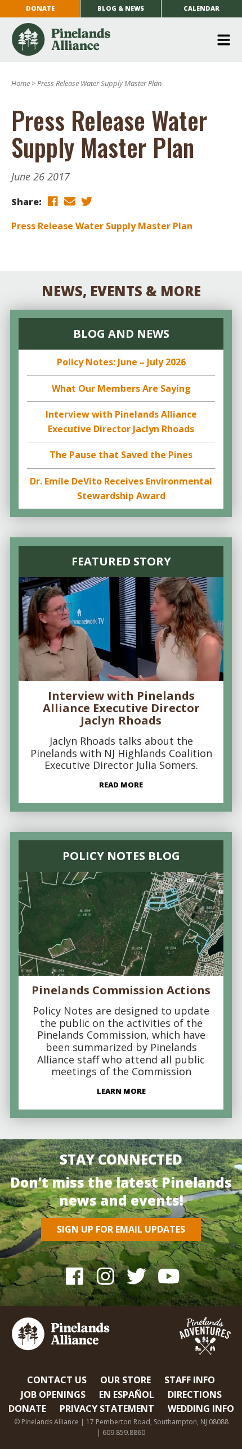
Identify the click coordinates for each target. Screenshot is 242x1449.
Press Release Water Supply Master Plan (101, 226)
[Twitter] (136, 1276)
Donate (40, 8)
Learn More (121, 1091)
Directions (195, 1394)
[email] (69, 201)
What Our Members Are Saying (121, 388)
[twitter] (86, 201)
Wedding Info (201, 1408)
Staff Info (189, 1380)
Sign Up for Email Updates (121, 1229)
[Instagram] (105, 1276)
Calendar (201, 8)
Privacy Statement (107, 1408)
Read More (121, 785)
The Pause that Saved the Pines (121, 455)
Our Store (125, 1380)
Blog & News (120, 8)
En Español (126, 1394)
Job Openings (53, 1394)
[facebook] (53, 201)
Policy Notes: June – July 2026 (121, 362)
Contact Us (57, 1380)
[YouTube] (167, 1276)
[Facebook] (74, 1276)
